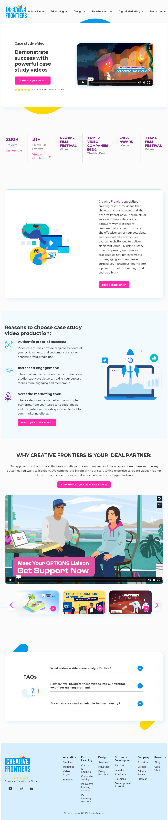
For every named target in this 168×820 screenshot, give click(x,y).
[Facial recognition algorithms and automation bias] (84, 602)
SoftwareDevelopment (123, 759)
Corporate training (87, 778)
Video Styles (67, 773)
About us (143, 762)
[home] (16, 11)
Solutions (120, 779)
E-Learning (57, 11)
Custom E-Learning (86, 769)
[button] (36, 11)
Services (68, 762)
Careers (142, 766)
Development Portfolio (123, 785)
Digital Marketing (129, 11)
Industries (68, 766)
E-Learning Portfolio (86, 798)
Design (78, 11)
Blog (157, 762)
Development (100, 11)
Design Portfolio (103, 773)
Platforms (120, 774)
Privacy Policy (142, 773)
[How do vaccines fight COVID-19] (130, 602)
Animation (34, 11)
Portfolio (68, 779)
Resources (156, 11)
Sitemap (142, 779)
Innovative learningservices (87, 787)
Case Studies (158, 768)
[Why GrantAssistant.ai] (37, 602)
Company (143, 757)
